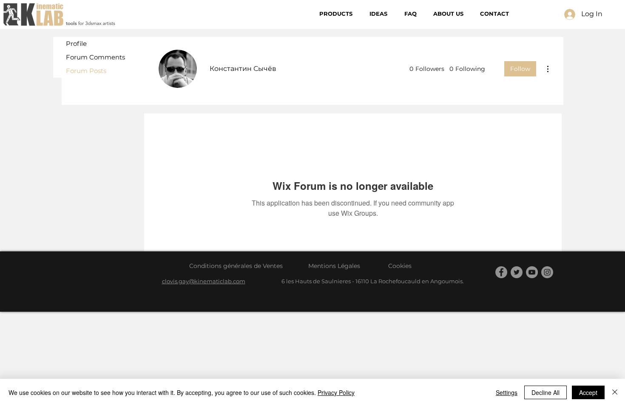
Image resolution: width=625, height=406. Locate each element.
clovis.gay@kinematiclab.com (203, 281)
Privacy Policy (336, 392)
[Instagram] (547, 272)
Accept (588, 392)
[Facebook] (501, 272)
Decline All (545, 392)
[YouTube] (532, 272)
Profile (76, 43)
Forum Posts (86, 71)
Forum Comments (95, 57)
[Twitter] (517, 272)
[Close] (615, 392)
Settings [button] (506, 392)
